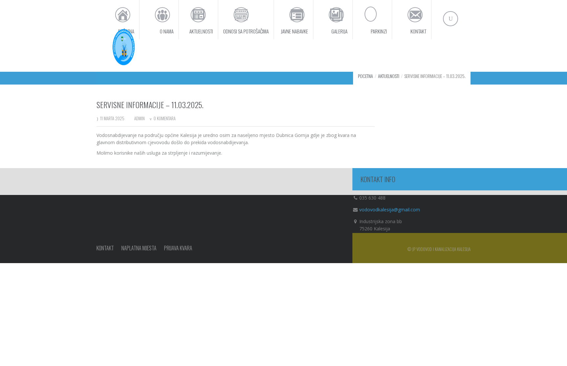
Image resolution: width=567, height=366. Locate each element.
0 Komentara (165, 118)
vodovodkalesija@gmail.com (389, 209)
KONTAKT (105, 248)
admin (139, 118)
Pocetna (365, 75)
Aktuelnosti (388, 75)
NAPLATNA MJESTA (139, 248)
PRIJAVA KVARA (178, 248)
